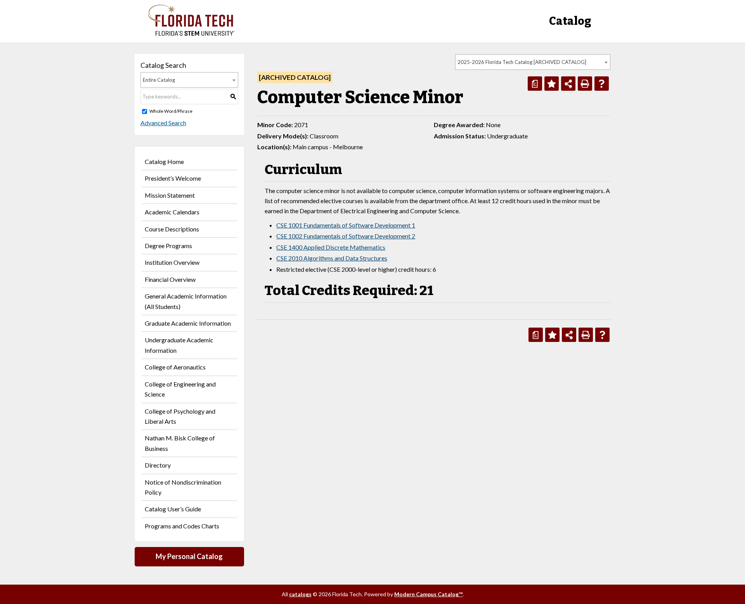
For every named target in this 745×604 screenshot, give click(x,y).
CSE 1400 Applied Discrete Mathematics (330, 247)
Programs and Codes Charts (182, 526)
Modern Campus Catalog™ (428, 594)
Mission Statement (170, 195)
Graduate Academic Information (188, 323)
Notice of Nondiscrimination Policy (183, 487)
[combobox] (532, 62)
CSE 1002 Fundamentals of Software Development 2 (345, 236)
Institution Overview (172, 262)
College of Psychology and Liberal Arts (180, 416)
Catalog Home (164, 161)
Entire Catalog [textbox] (159, 80)
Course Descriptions (172, 229)
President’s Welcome (173, 178)
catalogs (300, 594)
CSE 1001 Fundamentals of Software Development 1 (345, 225)
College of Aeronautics (175, 367)
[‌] (191, 33)
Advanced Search (163, 122)
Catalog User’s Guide (173, 509)
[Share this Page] (568, 83)
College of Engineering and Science (180, 389)
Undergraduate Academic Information (179, 345)
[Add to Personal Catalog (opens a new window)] (551, 83)
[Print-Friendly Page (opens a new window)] (585, 83)
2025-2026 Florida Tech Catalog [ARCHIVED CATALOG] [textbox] (521, 62)
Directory (158, 465)
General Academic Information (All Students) (186, 301)
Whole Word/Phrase (170, 111)
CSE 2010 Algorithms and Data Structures (331, 258)
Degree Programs (168, 245)
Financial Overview (170, 279)
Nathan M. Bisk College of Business (180, 443)
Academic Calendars (172, 212)
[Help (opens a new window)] (601, 83)
